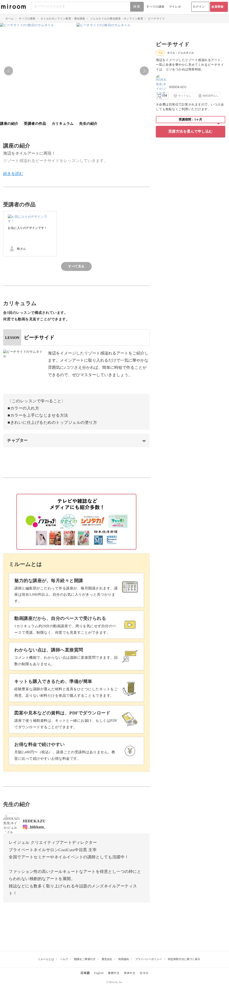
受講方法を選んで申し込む (190, 131)
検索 (136, 6)
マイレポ (175, 6)
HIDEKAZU (178, 87)
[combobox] (87, 7)
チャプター (17, 440)
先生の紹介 (88, 123)
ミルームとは (46, 959)
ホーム (9, 18)
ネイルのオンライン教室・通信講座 (62, 18)
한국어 (144, 973)
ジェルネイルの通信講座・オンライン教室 (116, 18)
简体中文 (130, 973)
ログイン (199, 6)
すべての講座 (155, 6)
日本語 (85, 973)
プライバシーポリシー (148, 959)
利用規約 (123, 959)
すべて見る (76, 266)
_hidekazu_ (37, 827)
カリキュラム (63, 123)
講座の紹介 (9, 123)
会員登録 (217, 6)
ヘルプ (64, 959)
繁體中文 (114, 973)
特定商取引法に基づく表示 (184, 959)
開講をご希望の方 (84, 959)
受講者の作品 (35, 123)
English (99, 973)
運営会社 (107, 959)
